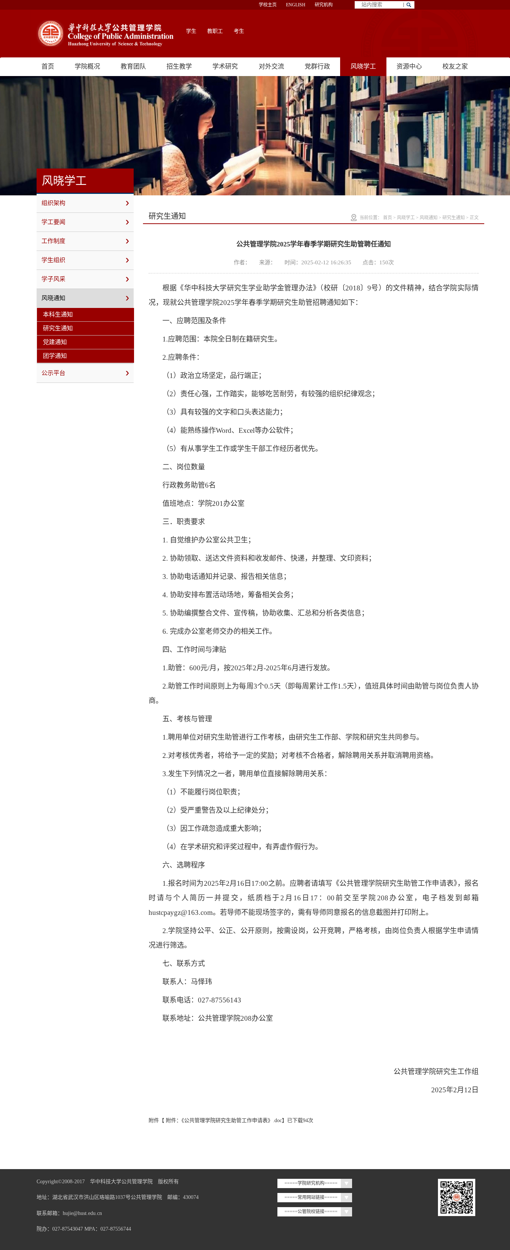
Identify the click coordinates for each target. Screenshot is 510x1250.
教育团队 (133, 66)
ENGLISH (295, 4)
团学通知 (55, 356)
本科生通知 (58, 314)
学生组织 (53, 260)
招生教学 (179, 66)
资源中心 (409, 66)
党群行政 (317, 66)
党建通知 (55, 342)
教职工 (215, 31)
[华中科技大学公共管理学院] (106, 33)
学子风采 (53, 279)
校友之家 (455, 66)
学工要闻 (53, 222)
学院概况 (87, 66)
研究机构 (324, 4)
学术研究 (225, 66)
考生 (239, 31)
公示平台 (53, 373)
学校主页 (268, 4)
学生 (191, 31)
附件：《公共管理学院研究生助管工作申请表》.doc (224, 1120)
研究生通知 (58, 328)
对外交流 (271, 66)
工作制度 (53, 241)
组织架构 (53, 203)
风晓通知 (53, 298)
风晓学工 (363, 66)
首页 (47, 66)
